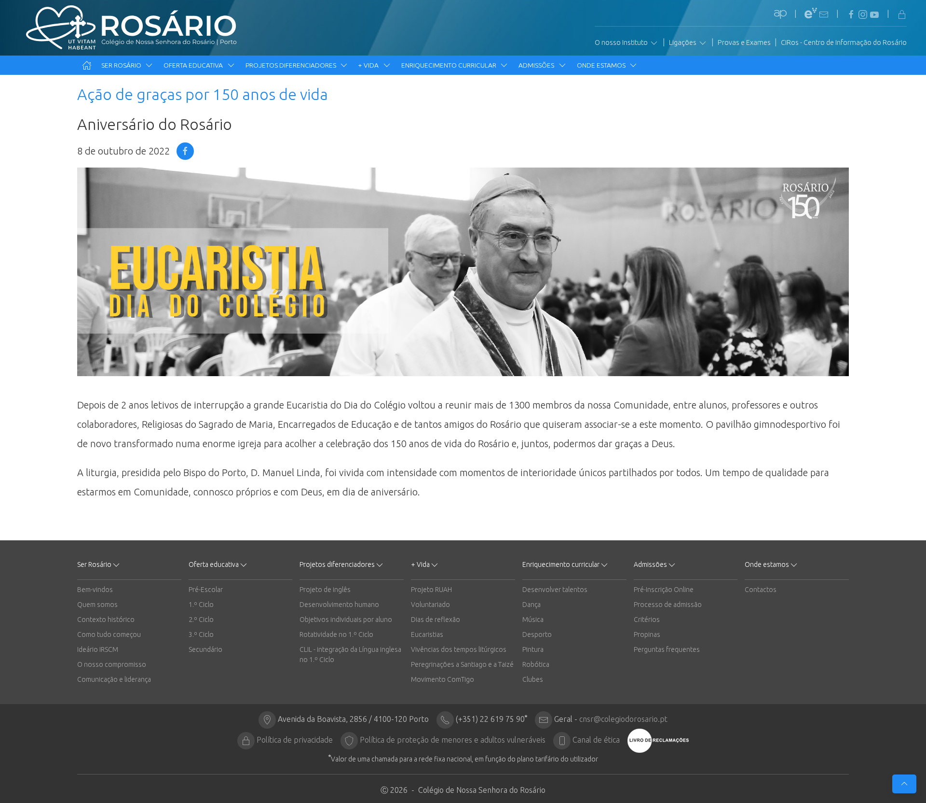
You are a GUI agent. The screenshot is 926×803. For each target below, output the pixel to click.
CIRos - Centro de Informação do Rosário (844, 42)
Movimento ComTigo (442, 679)
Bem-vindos (95, 589)
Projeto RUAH (431, 589)
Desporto (537, 634)
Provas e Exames (744, 42)
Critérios (647, 619)
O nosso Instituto (622, 42)
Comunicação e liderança (114, 679)
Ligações (683, 42)
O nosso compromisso (111, 664)
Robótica (535, 664)
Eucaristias (427, 634)
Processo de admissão (668, 604)
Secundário (205, 649)
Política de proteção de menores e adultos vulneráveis (452, 739)
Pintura (533, 649)
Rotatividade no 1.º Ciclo (336, 634)
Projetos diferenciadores (291, 65)
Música (533, 619)
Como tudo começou (109, 634)
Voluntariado (430, 604)
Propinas (647, 634)
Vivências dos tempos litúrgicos (458, 649)
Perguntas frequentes (667, 649)
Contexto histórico (106, 619)
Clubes (532, 679)
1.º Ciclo (201, 604)
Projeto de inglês (325, 589)
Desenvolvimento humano (339, 604)
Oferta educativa (193, 65)
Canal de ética (596, 739)
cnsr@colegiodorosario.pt (623, 719)
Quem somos (97, 604)
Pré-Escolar (206, 589)
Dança (531, 604)
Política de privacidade (295, 739)
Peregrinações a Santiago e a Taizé (462, 664)
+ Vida (369, 65)
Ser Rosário (122, 65)
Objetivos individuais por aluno (346, 619)
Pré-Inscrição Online (664, 589)
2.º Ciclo (201, 619)
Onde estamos (602, 65)
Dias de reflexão (435, 619)
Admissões (537, 65)
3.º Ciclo (201, 634)
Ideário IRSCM (97, 649)
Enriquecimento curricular (449, 65)
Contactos (760, 589)
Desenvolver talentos (554, 589)
